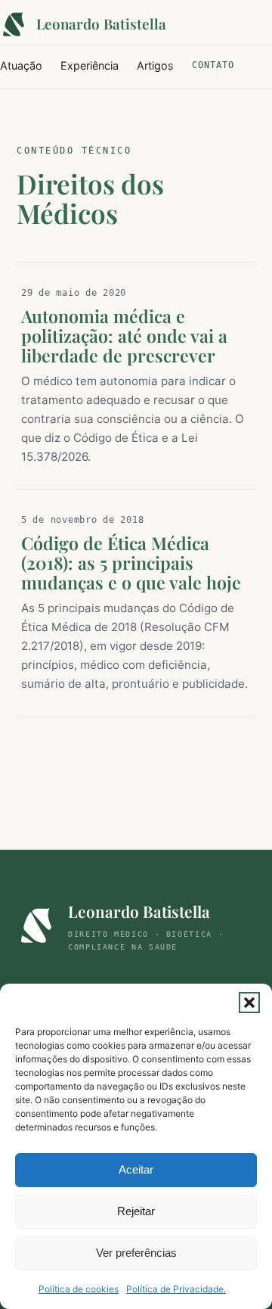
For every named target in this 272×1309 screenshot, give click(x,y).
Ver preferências (136, 1252)
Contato (213, 65)
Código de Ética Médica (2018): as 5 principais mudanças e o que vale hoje (131, 562)
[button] (249, 1002)
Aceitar (136, 1169)
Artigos (155, 65)
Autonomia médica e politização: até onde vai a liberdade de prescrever (124, 335)
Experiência (89, 65)
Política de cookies (79, 1289)
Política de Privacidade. (176, 1289)
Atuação (21, 65)
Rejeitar (136, 1211)
